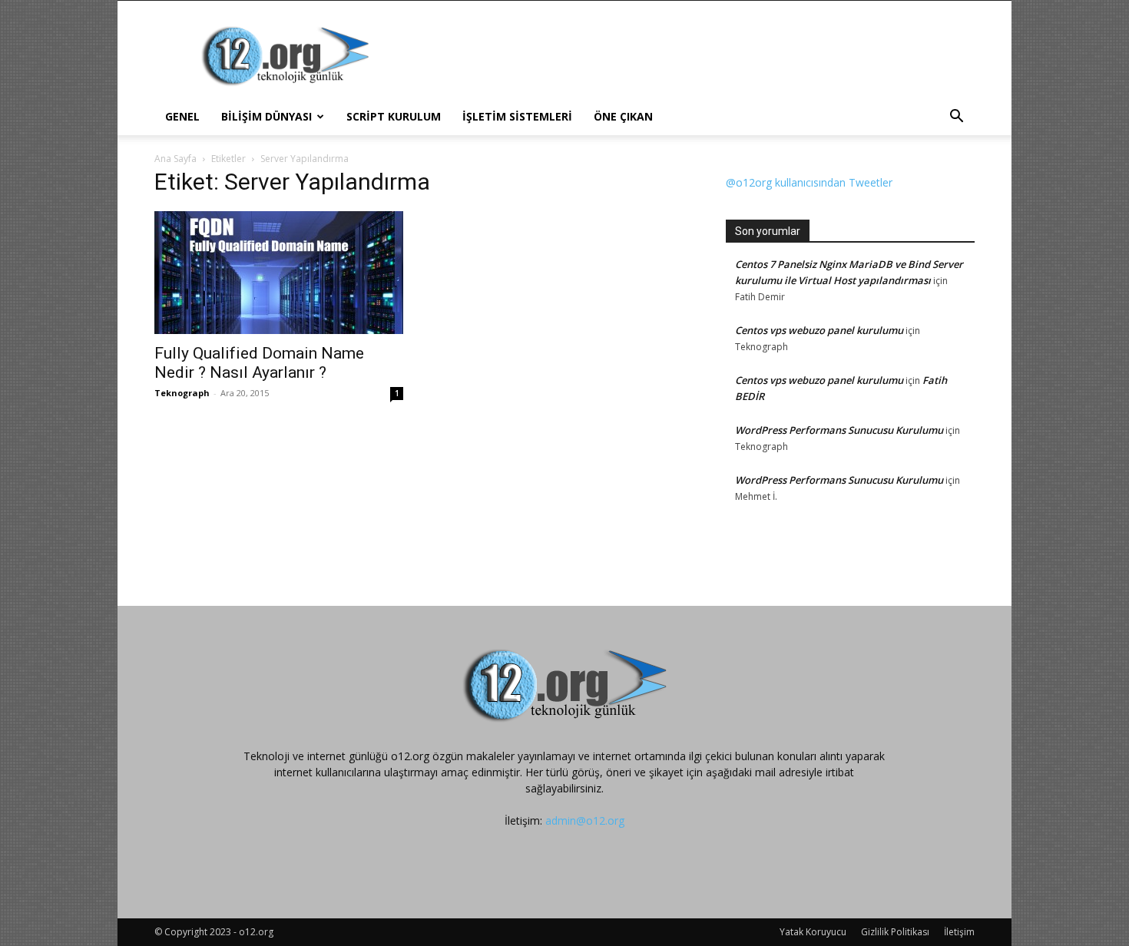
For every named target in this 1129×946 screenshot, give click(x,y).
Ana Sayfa (175, 158)
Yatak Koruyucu (813, 931)
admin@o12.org (584, 820)
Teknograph (182, 393)
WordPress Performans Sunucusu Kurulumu (839, 430)
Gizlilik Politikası (895, 931)
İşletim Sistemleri (517, 116)
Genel (182, 116)
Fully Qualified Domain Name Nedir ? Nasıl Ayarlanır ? (259, 363)
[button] (956, 118)
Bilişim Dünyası (266, 116)
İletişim (959, 931)
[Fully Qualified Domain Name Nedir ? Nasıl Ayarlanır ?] (278, 272)
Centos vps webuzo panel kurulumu (819, 330)
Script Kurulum (393, 116)
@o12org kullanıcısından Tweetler (809, 182)
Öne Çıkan (623, 116)
